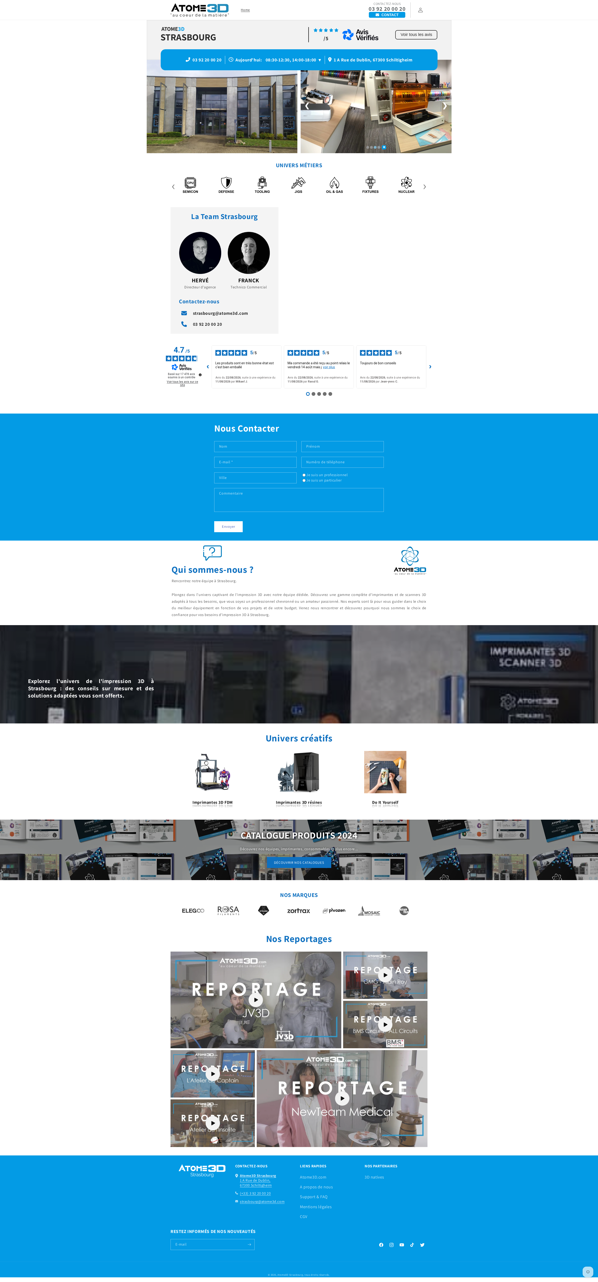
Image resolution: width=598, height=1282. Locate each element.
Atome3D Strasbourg (290, 1274)
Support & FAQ (314, 1196)
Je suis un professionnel (327, 474)
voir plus (329, 367)
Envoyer (228, 526)
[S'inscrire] (249, 1244)
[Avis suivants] (430, 367)
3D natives (374, 1177)
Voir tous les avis (416, 34)
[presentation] (173, 185)
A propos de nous (316, 1187)
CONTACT (390, 15)
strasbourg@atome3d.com (220, 313)
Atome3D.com (313, 1177)
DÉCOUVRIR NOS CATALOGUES (299, 862)
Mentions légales (316, 1206)
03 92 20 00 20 (387, 9)
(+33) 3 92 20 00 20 (255, 1193)
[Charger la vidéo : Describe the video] (256, 1000)
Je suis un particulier (324, 480)
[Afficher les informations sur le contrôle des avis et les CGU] (200, 375)
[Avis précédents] (208, 367)
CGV (303, 1216)
